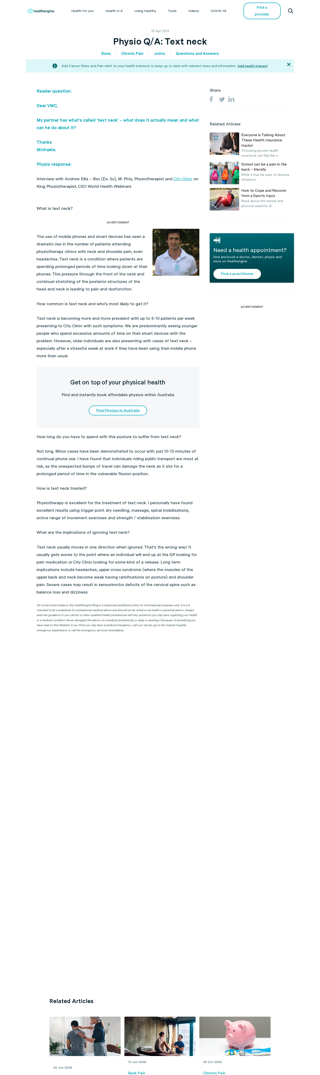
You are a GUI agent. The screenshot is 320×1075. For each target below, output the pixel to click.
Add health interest (253, 66)
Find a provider (262, 10)
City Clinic (182, 178)
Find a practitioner (237, 273)
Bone (106, 53)
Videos (193, 11)
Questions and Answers (197, 53)
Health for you (82, 11)
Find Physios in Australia (118, 410)
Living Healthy (145, 11)
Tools (172, 11)
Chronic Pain (132, 53)
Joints (159, 53)
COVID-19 (218, 11)
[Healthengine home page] (40, 11)
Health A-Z (114, 11)
